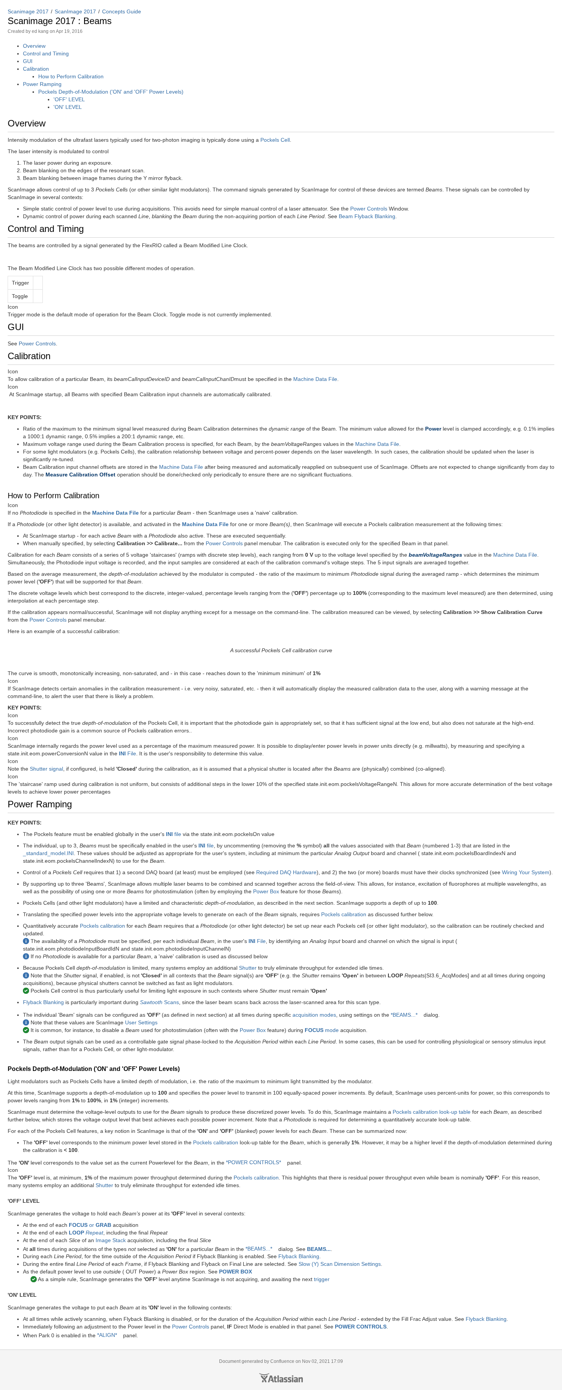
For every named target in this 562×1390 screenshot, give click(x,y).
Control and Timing (46, 53)
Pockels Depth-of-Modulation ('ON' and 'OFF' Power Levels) (111, 92)
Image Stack (111, 1240)
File (127, 753)
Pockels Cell (275, 140)
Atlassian (281, 1377)
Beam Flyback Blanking (367, 216)
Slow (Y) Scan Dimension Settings (340, 1264)
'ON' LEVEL (68, 107)
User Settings (141, 1022)
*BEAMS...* (404, 1015)
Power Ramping (42, 84)
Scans (159, 1002)
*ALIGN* (107, 1335)
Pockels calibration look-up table (432, 1112)
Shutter (248, 968)
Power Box (266, 891)
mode (322, 1030)
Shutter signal (46, 769)
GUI (27, 61)
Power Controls (368, 209)
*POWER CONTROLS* (253, 1162)
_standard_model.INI (48, 853)
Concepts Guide (121, 11)
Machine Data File (315, 379)
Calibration (36, 69)
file (173, 834)
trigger (322, 1279)
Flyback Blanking (43, 1002)
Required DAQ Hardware (286, 872)
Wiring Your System (525, 872)
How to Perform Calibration (71, 76)
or (90, 1225)
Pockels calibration (343, 914)
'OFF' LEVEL (69, 99)
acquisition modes (314, 1015)
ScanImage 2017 (75, 11)
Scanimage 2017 (28, 11)
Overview (34, 46)
